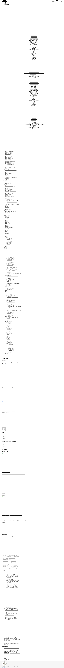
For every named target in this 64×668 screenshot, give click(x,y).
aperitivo (6, 555)
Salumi (6, 232)
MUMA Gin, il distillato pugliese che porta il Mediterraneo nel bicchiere (10, 641)
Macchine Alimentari (8, 227)
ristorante (16, 566)
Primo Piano (7, 207)
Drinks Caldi (33, 35)
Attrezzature (33, 74)
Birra (34, 56)
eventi (10, 562)
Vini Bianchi (33, 65)
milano (16, 564)
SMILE (5, 247)
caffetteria (10, 558)
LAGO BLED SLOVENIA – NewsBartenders (9, 615)
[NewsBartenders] (2, 6)
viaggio (13, 568)
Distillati (34, 58)
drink (13, 561)
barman (10, 556)
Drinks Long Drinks (34, 38)
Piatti (34, 51)
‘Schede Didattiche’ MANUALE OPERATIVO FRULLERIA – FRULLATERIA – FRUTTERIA (12, 585)
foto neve (3, 411)
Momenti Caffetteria (8, 194)
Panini (34, 50)
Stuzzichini (33, 53)
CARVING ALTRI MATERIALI (34, 72)
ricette (10, 566)
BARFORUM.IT (8, 206)
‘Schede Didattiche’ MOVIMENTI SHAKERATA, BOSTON (12, 583)
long (10, 564)
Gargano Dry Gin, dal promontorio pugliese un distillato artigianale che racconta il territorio (11, 638)
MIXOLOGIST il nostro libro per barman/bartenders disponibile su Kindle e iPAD (12, 610)
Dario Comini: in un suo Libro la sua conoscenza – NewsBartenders (10, 606)
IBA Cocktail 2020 (10, 165)
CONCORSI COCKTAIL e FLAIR (10, 170)
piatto (8, 565)
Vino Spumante (34, 70)
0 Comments (7, 412)
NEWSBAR (5, 203)
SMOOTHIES (34, 43)
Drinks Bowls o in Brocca (34, 32)
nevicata (14, 411)
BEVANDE (33, 54)
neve (7, 411)
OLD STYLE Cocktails (34, 44)
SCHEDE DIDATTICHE (9, 573)
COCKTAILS (33, 28)
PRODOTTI (5, 215)
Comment (3, 532)
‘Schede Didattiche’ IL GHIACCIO (12, 587)
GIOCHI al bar (7, 190)
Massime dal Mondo (8, 193)
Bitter (6, 219)
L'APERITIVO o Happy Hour (10, 192)
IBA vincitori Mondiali (33, 42)
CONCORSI (5, 169)
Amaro (6, 216)
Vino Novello (34, 68)
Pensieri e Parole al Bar (8, 196)
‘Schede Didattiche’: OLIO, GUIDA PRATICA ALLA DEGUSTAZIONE (12, 575)
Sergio (4, 412)
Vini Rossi (34, 66)
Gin (6, 224)
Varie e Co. (34, 77)
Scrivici (5, 3)
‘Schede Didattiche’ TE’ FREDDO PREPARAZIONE (12, 579)
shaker (4, 567)
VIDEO (5, 248)
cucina (5, 561)
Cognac (6, 221)
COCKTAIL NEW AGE (33, 29)
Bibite (34, 55)
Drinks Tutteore (33, 41)
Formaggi (34, 47)
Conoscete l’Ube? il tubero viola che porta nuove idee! (12, 642)
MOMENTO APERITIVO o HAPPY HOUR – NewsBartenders (11, 612)
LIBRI (4, 184)
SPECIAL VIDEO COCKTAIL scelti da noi (12, 167)
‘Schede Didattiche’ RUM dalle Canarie (13, 580)
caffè (13, 558)
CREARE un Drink (8, 152)
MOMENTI (5, 187)
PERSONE (5, 210)
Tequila (6, 235)
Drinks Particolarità (34, 39)
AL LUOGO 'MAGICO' (9, 186)
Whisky (6, 246)
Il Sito (5, 2)
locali (7, 564)
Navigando (7, 195)
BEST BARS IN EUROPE (11, 607)
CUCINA (33, 45)
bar (14, 555)
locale (4, 564)
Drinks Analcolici (34, 33)
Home (33, 27)
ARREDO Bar (34, 75)
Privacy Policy (7, 4)
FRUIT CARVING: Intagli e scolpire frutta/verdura (34, 73)
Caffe (6, 220)
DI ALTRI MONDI (8, 282)
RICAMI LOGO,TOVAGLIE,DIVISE (33, 76)
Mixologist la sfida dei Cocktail (6, 472)
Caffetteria (34, 57)
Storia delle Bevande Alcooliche (12, 202)
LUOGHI (5, 185)
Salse (34, 52)
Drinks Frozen (34, 37)
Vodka (6, 245)
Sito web (3, 525)
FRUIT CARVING (33, 71)
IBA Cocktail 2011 (10, 164)
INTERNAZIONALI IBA (34, 31)
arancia (10, 555)
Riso (8, 335)
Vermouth (34, 62)
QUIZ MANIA (7, 208)
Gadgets (6, 178)
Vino (33, 63)
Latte (6, 225)
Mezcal (6, 228)
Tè (33, 61)
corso (16, 559)
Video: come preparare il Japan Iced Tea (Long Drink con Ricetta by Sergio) (12, 515)
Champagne (9, 238)
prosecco (16, 565)
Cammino (6, 188)
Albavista (5, 657)
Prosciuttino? (3, 493)
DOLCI (34, 46)
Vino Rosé (8, 244)
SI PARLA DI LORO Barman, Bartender (13, 319)
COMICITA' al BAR (8, 189)
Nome (3, 522)
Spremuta (6, 233)
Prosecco (8, 239)
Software (6, 179)
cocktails (13, 559)
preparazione (12, 565)
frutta (14, 562)
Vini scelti (34, 64)
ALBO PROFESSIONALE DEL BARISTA (12, 204)
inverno (6, 411)
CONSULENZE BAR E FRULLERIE (11, 177)
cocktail (7, 559)
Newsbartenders (6, 659)
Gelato (33, 48)
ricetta (5, 566)
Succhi (34, 60)
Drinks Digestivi (34, 36)
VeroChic (5, 660)
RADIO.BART (7, 209)
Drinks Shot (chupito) (33, 40)
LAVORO (7, 212)
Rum (6, 230)
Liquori (33, 59)
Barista (5, 556)
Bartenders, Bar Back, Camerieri (10, 211)
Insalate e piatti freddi (34, 49)
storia (11, 567)
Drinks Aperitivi (34, 34)
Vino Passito (33, 69)
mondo (5, 565)
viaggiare (7, 568)
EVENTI (5, 180)
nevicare (11, 411)
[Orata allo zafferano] (4, 446)
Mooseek (5, 658)
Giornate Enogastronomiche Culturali (10, 191)
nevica (9, 411)
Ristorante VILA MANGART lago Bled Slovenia (10, 616)
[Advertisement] (32, 137)
